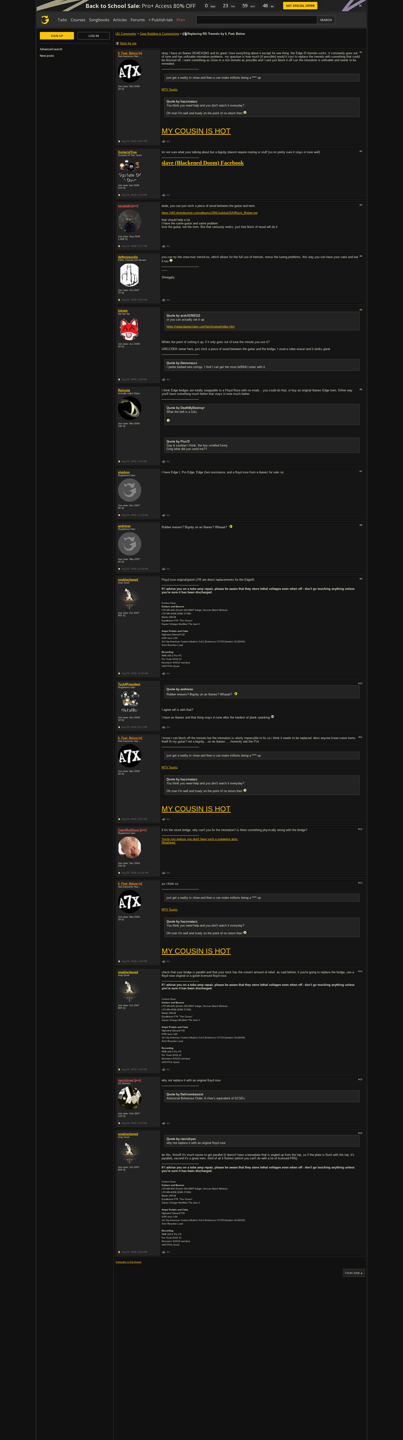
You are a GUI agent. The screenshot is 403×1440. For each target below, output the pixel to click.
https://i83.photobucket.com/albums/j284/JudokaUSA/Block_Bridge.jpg (209, 213)
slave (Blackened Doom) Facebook (203, 163)
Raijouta (124, 390)
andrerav (124, 526)
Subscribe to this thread (128, 1262)
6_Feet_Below (128, 53)
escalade (124, 206)
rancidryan (125, 1080)
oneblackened (128, 579)
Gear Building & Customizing (159, 33)
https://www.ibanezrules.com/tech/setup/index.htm (201, 326)
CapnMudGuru (128, 830)
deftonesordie (128, 257)
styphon (124, 472)
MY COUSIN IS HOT (196, 131)
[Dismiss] (360, 5)
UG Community (125, 33)
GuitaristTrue (127, 152)
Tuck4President (129, 684)
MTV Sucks (170, 89)
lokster (123, 310)
